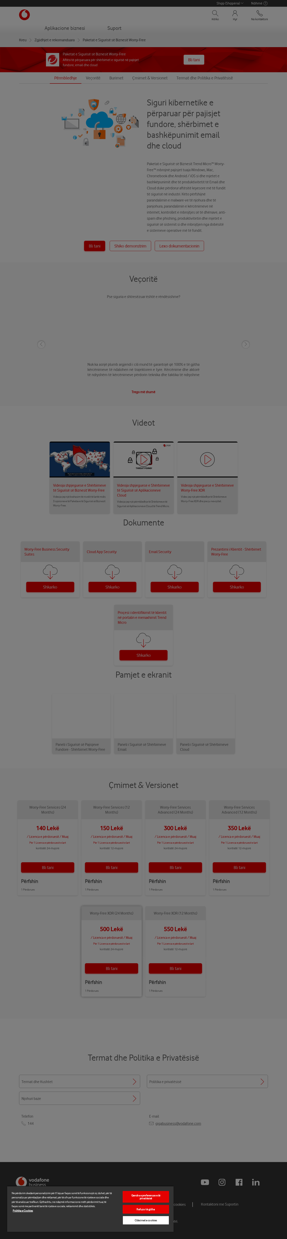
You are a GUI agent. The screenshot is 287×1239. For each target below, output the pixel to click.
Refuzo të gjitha (146, 1209)
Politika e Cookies (23, 1210)
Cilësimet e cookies (146, 1220)
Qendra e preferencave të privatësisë (145, 1197)
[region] (90, 1209)
